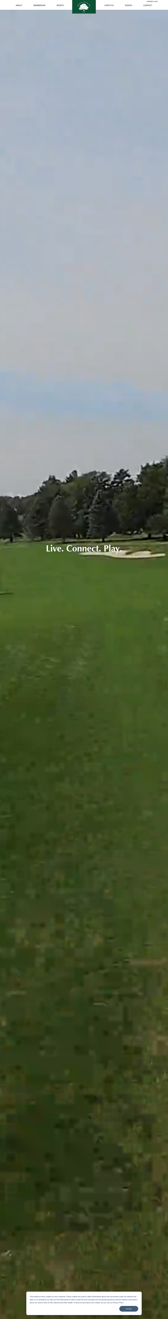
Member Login (152, 1)
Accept (129, 1309)
